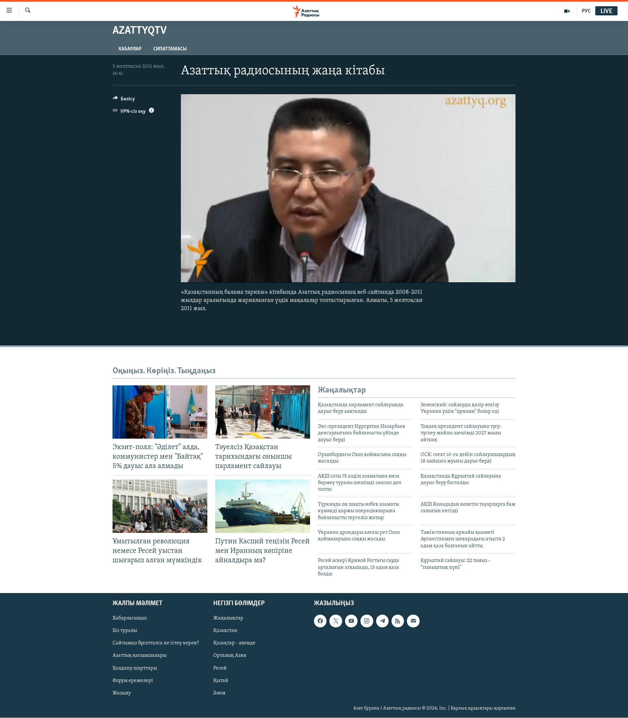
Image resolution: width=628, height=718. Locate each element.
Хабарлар (130, 49)
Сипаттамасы (170, 49)
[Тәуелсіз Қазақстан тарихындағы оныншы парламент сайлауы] (262, 412)
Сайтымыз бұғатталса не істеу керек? (156, 643)
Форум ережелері (133, 680)
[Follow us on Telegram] (382, 621)
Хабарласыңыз (130, 618)
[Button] (124, 100)
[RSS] (398, 621)
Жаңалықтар (228, 618)
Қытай (220, 680)
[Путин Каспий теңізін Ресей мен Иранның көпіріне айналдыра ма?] (262, 506)
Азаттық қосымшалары (139, 655)
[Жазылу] (413, 621)
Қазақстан (225, 631)
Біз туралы (125, 631)
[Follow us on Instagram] (366, 621)
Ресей (220, 668)
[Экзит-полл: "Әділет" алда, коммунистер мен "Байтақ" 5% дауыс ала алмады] (160, 412)
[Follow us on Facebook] (320, 621)
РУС (586, 11)
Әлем (219, 693)
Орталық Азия (229, 655)
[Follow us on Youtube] (351, 621)
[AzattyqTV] (567, 11)
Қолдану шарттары (135, 668)
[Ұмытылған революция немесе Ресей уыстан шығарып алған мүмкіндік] (160, 506)
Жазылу (122, 693)
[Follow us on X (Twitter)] (335, 621)
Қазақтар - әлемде (234, 643)
